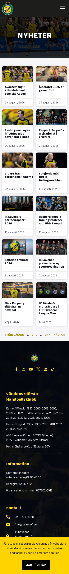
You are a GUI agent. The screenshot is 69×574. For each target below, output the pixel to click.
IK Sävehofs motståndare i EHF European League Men (49, 308)
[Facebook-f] (16, 369)
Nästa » (59, 335)
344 (48, 335)
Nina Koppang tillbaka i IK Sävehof (14, 306)
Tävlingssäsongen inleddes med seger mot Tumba (17, 133)
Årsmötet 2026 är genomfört (51, 88)
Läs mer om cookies (46, 552)
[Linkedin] (45, 369)
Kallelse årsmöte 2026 (17, 261)
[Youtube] (31, 369)
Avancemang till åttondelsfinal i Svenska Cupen (16, 90)
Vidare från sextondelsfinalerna (19, 175)
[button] (62, 8)
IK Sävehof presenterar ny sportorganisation (51, 263)
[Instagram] (23, 369)
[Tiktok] (52, 369)
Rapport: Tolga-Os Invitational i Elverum (51, 133)
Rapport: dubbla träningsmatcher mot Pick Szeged (50, 220)
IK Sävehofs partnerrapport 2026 (15, 220)
